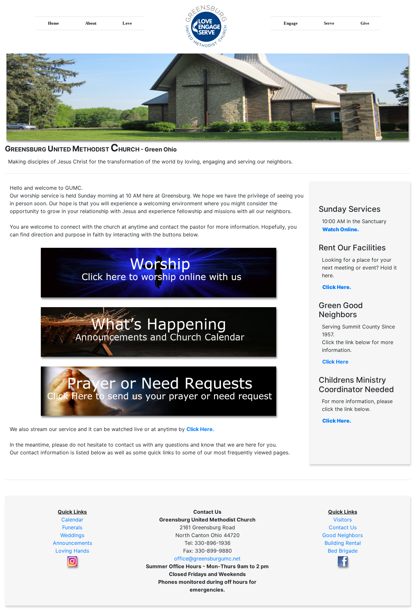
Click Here (335, 361)
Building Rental (343, 543)
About (90, 23)
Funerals (72, 527)
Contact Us (343, 527)
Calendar (72, 519)
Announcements (72, 543)
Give (365, 23)
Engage (291, 23)
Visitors (342, 519)
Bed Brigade (343, 550)
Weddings (72, 535)
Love (127, 23)
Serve (329, 23)
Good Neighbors (342, 535)
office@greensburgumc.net (207, 558)
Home (53, 23)
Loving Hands (72, 550)
